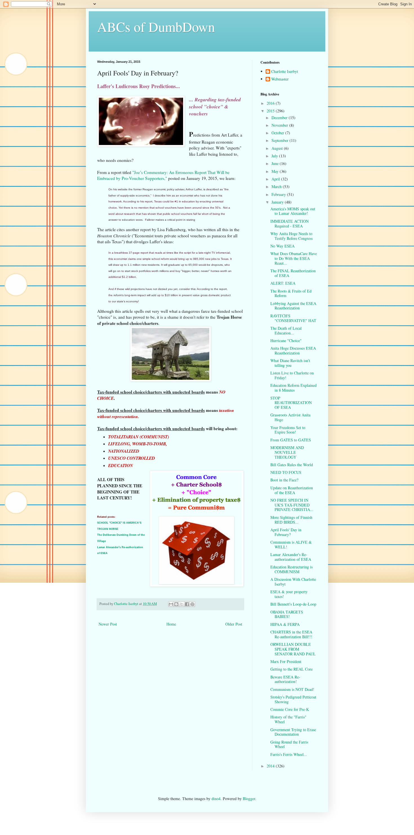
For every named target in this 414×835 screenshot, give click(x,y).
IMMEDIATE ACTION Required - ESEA (289, 223)
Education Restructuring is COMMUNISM (291, 569)
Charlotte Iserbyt (284, 71)
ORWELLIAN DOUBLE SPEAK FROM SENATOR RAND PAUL (293, 649)
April (276, 179)
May (275, 171)
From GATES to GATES (290, 440)
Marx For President (285, 661)
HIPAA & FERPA (285, 624)
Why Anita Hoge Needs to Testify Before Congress (291, 236)
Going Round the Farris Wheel (289, 744)
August (277, 148)
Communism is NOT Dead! (292, 689)
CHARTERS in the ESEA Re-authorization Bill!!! (291, 634)
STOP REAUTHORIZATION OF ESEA (291, 402)
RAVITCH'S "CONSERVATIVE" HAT (293, 318)
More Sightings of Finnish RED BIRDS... (291, 520)
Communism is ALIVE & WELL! (291, 544)
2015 (271, 110)
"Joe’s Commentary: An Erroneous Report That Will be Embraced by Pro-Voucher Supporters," (163, 175)
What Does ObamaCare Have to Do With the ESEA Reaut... (293, 258)
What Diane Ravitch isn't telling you (290, 363)
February (279, 194)
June (275, 163)
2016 (271, 103)
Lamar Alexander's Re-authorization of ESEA (290, 557)
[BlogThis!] (176, 604)
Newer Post (108, 624)
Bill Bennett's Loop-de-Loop (293, 604)
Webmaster (280, 79)
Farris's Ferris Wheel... (288, 754)
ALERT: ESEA (282, 283)
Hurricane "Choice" (286, 340)
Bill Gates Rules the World (291, 464)
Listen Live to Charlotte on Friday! (292, 375)
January (278, 202)
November (280, 125)
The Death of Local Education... (286, 330)
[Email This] (171, 604)
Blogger (249, 798)
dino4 (216, 798)
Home (171, 624)
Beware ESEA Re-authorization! (285, 679)
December (280, 117)
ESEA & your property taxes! (289, 594)
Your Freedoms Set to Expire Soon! (287, 430)
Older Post (233, 624)
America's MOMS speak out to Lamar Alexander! (292, 211)
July (275, 155)
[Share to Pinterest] (192, 604)
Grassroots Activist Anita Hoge (290, 417)
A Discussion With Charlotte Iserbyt (293, 582)
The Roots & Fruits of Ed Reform (290, 293)
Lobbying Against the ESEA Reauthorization (293, 306)
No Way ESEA (282, 246)
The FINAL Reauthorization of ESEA (293, 273)
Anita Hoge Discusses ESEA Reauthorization (293, 350)
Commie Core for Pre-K (289, 709)
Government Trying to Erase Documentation (293, 732)
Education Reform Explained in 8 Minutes (293, 388)
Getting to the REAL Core (291, 669)
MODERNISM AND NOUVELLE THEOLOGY (287, 452)
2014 (271, 766)
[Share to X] (181, 604)
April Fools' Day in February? (285, 532)
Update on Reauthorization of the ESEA (291, 490)
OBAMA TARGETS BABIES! (286, 614)
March (277, 186)
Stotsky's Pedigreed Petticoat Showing (293, 699)
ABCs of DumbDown (156, 26)
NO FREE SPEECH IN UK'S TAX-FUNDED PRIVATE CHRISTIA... (291, 504)
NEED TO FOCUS (285, 472)
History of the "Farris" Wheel (288, 719)
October (278, 132)
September (280, 140)
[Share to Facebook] (187, 604)
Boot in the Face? (284, 480)
